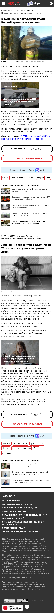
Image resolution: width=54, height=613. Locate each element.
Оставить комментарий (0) (27, 158)
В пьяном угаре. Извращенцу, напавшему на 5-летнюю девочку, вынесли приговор (30, 473)
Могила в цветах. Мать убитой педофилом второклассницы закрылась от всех (28, 465)
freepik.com (6, 291)
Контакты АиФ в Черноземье (17, 504)
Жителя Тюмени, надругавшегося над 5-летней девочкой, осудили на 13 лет (30, 481)
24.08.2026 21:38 (8, 236)
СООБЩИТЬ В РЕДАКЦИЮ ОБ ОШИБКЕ (21, 531)
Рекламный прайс (12, 500)
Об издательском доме (15, 511)
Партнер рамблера (37, 600)
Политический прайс (13, 528)
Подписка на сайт (12, 508)
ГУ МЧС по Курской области (31, 62)
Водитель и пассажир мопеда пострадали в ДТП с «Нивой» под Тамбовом (31, 198)
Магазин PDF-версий (13, 518)
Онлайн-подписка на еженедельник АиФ (24, 515)
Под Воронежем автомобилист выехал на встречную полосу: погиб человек (28, 222)
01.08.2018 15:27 (7, 10)
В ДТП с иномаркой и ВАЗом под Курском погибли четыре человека (25, 137)
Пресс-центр (30, 508)
